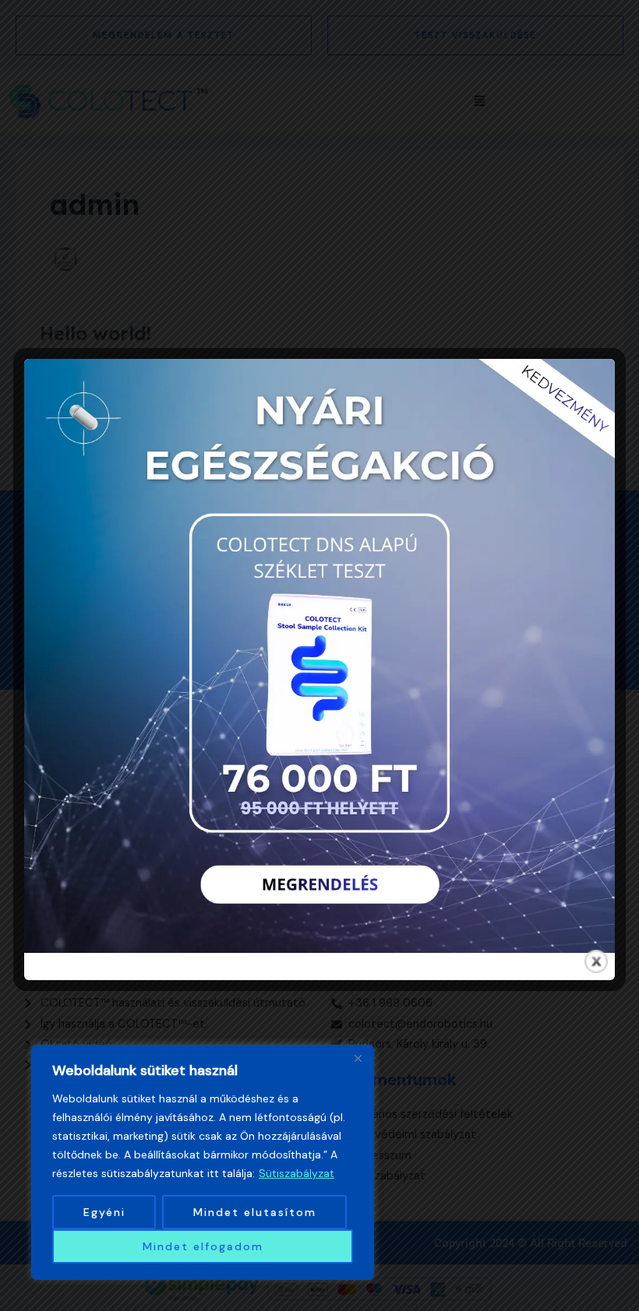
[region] (202, 1162)
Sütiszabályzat (296, 1173)
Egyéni (104, 1212)
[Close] (357, 1058)
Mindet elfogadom (203, 1246)
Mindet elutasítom (254, 1212)
